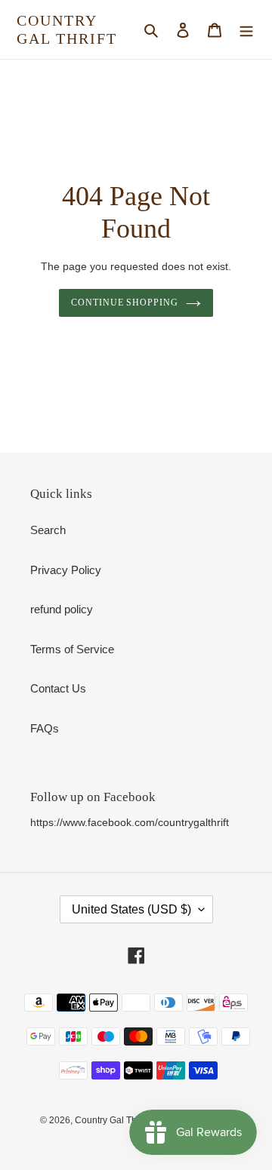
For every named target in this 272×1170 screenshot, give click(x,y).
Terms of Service (72, 649)
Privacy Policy (65, 570)
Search (48, 530)
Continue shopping (125, 302)
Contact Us (58, 688)
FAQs (44, 728)
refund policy (61, 609)
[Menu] (246, 30)
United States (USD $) (131, 909)
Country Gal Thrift (67, 29)
